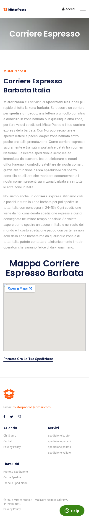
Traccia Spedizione (15, 483)
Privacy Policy (12, 447)
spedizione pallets (59, 447)
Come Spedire (12, 477)
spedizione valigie (59, 452)
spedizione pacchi (59, 441)
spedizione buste (59, 435)
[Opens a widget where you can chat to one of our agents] (71, 511)
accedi (70, 9)
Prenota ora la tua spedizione (28, 359)
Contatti (8, 441)
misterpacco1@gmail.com (32, 407)
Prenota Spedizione (15, 471)
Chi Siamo (9, 435)
